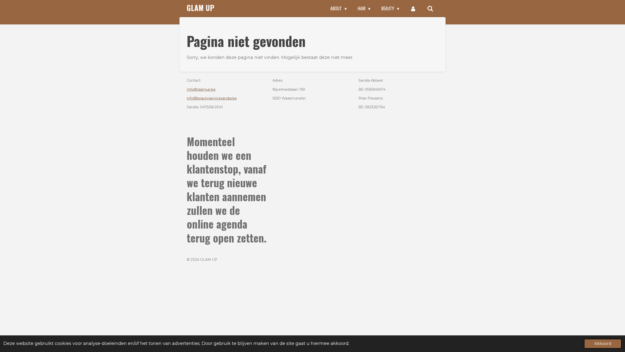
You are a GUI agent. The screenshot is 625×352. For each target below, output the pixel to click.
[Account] (413, 8)
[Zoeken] (430, 8)
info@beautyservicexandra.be (212, 98)
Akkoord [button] (602, 343)
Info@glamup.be (201, 89)
